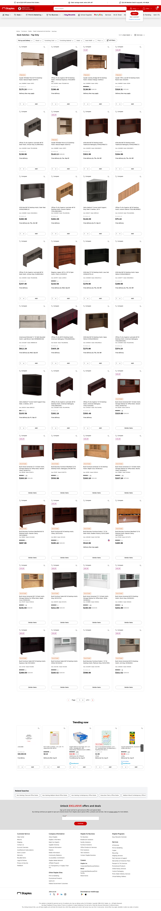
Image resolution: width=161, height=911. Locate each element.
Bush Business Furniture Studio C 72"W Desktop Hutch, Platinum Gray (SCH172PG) (96, 662)
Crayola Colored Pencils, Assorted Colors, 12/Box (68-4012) (132, 747)
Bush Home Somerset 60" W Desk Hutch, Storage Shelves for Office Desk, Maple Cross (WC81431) (32, 598)
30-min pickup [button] (125, 761)
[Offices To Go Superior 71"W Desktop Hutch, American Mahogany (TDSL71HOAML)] (96, 386)
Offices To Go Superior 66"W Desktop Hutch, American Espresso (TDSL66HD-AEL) (63, 80)
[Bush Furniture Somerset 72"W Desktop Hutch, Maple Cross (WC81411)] (96, 451)
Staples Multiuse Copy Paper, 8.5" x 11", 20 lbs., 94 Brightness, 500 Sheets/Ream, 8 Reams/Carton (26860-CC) (79, 748)
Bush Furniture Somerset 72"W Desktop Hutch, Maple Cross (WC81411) (95, 468)
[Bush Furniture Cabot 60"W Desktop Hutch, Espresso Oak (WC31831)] (32, 645)
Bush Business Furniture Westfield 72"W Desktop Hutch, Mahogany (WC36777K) (63, 468)
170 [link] (26, 475)
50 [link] (122, 410)
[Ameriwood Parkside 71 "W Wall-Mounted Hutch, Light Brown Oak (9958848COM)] (32, 321)
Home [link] (18, 31)
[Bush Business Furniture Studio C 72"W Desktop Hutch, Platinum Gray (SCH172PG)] (96, 645)
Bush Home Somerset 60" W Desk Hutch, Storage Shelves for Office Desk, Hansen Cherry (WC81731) (128, 404)
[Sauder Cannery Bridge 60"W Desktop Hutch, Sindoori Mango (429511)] (96, 62)
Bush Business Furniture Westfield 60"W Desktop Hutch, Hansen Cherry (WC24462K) (31, 533)
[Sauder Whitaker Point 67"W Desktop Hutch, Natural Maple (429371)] (32, 62)
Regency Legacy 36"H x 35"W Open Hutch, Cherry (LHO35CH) (62, 273)
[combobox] (90, 8)
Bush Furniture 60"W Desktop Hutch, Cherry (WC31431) (62, 532)
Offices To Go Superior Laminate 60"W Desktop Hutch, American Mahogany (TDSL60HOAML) (127, 339)
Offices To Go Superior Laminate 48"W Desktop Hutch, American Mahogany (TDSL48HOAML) (63, 404)
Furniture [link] (24, 31)
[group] (28, 747)
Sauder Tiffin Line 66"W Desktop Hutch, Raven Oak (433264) (127, 79)
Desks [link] (30, 31)
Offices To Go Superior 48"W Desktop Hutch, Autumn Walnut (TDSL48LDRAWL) (128, 208)
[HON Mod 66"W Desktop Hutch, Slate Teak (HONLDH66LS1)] (32, 192)
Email (64, 816)
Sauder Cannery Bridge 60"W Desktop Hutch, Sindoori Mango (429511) (95, 79)
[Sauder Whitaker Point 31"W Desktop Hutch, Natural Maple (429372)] (64, 127)
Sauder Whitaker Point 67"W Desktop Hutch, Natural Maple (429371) (30, 79)
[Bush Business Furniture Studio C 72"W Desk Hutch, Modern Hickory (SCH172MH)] (96, 516)
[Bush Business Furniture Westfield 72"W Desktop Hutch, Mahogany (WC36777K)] (64, 451)
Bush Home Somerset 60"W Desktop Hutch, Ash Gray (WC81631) (126, 662)
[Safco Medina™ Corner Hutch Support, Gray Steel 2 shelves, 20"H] (96, 192)
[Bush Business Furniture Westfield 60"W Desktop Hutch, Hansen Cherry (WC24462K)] (32, 516)
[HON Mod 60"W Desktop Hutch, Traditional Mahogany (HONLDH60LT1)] (96, 127)
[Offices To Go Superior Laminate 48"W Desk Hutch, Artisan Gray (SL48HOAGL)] (32, 127)
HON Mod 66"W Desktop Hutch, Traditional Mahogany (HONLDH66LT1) (127, 144)
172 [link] (90, 475)
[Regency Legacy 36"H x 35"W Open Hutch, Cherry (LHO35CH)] (64, 257)
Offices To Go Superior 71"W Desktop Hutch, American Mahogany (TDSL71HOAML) (94, 404)
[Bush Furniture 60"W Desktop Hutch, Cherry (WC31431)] (64, 516)
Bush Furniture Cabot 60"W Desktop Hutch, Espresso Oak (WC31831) (32, 662)
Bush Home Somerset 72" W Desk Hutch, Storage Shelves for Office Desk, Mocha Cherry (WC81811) (128, 468)
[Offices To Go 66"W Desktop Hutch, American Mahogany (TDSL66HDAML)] (64, 321)
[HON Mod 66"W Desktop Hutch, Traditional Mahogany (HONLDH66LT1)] (128, 127)
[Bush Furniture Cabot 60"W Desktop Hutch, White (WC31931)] (64, 645)
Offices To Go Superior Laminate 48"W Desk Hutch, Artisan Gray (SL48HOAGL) (31, 144)
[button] (124, 8)
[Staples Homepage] (8, 8)
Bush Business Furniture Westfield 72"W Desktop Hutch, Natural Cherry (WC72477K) (127, 533)
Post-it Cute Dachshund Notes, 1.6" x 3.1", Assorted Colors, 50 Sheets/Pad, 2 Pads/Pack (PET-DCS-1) (105, 748)
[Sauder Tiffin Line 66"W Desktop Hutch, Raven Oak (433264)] (128, 62)
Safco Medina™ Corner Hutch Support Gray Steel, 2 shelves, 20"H (32, 403)
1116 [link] (128, 752)
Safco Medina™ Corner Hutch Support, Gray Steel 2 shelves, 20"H (95, 208)
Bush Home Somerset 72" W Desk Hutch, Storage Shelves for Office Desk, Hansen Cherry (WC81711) (31, 468)
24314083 (20, 747)
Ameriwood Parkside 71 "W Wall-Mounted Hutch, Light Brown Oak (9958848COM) (32, 338)
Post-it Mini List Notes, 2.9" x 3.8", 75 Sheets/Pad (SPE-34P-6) (53, 747)
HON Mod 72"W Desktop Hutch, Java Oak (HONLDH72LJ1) (96, 273)
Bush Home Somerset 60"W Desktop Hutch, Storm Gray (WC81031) (126, 597)
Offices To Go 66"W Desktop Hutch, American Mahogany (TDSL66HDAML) (63, 338)
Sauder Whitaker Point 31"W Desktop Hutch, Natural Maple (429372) (62, 144)
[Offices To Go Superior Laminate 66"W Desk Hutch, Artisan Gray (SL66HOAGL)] (32, 257)
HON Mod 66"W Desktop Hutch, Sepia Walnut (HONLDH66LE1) (127, 273)
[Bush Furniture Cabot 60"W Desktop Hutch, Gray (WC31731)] (64, 581)
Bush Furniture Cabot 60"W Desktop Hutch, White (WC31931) (64, 662)
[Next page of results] (92, 700)
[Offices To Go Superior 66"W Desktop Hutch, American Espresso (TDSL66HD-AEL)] (64, 62)
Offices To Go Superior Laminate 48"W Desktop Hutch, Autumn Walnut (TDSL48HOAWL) (63, 209)
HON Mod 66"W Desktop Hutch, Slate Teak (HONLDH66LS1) (32, 208)
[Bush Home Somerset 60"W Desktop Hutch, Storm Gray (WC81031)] (128, 581)
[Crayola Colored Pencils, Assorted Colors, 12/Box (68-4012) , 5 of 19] (132, 737)
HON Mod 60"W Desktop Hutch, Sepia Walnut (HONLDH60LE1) (95, 338)
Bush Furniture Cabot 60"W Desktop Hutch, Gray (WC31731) (64, 597)
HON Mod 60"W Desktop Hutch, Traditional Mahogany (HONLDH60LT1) (95, 144)
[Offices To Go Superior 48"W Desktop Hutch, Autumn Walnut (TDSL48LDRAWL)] (128, 192)
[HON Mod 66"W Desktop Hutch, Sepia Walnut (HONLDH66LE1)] (128, 257)
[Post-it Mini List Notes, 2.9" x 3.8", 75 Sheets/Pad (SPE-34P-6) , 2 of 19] (54, 737)
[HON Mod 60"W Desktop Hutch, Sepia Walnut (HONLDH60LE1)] (96, 321)
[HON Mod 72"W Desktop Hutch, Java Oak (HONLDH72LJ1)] (96, 257)
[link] (27, 2)
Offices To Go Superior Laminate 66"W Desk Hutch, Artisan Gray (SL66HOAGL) (31, 273)
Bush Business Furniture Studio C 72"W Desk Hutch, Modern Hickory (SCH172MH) (96, 532)
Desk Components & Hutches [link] (41, 31)
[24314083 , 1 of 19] (28, 737)
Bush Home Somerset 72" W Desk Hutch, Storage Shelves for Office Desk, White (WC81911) (96, 598)
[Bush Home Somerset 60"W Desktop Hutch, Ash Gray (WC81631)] (128, 645)
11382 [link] (77, 752)
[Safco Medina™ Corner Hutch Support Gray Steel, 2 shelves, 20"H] (32, 386)
